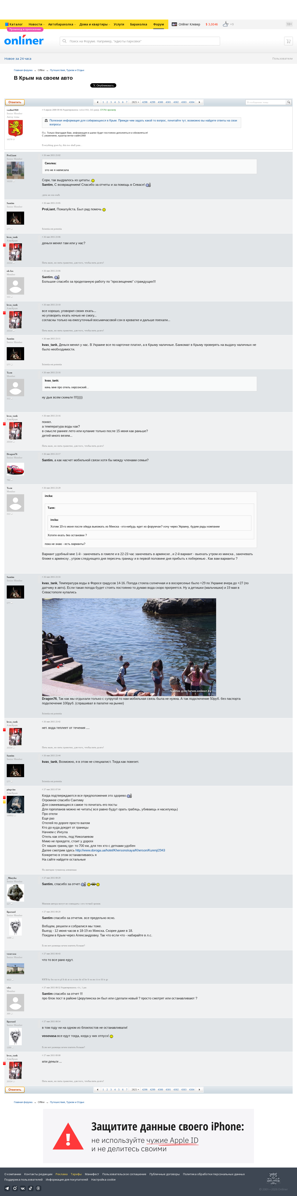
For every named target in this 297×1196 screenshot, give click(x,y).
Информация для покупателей (67, 1179)
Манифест (92, 1174)
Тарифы (76, 1174)
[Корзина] (288, 41)
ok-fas (10, 271)
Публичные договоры (165, 1174)
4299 (152, 102)
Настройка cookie (103, 1179)
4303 (184, 102)
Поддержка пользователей (23, 1179)
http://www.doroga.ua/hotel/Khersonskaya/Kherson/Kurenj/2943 (120, 850)
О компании (12, 1174)
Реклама (62, 1174)
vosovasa (11, 953)
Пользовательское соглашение (124, 1174)
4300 (160, 102)
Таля (9, 372)
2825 (134, 102)
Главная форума (23, 70)
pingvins (11, 789)
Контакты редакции (38, 1174)
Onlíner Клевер (189, 24)
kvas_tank (12, 237)
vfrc (9, 987)
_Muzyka (12, 878)
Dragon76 (12, 454)
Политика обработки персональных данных (214, 1174)
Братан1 (11, 912)
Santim (10, 203)
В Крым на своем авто (43, 78)
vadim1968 (12, 110)
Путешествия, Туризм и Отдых (67, 70)
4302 (176, 102)
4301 (168, 102)
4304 (191, 102)
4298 (144, 102)
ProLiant (11, 155)
